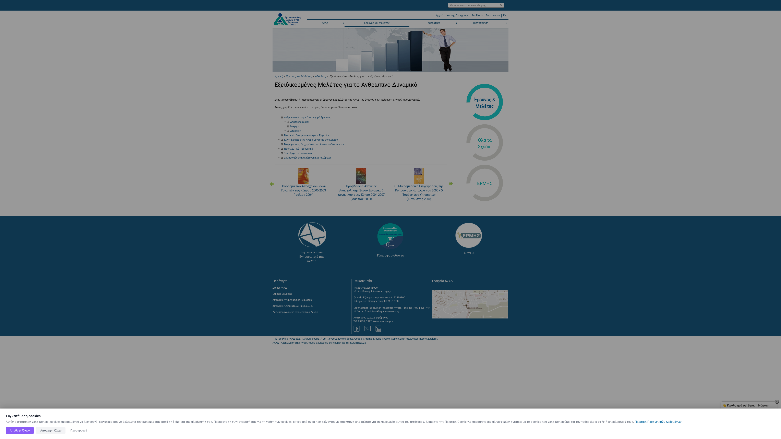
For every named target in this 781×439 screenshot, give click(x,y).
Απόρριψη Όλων (50, 430)
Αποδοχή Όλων (20, 430)
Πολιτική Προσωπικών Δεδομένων (658, 421)
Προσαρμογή (78, 430)
